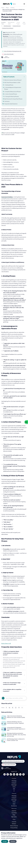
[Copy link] (22, 707)
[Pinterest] (23, 774)
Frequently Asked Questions (10, 103)
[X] (20, 774)
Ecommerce (14, 806)
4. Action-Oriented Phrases (10, 94)
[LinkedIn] (14, 774)
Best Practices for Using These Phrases (13, 99)
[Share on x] (12, 707)
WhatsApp (14, 780)
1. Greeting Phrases (8, 85)
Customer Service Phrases (7, 28)
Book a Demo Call (6, 643)
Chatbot (12, 7)
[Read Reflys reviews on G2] (5, 57)
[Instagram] (4, 774)
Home (2, 7)
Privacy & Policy (14, 827)
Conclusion (7, 101)
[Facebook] (8, 774)
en (13, 4)
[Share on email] (19, 707)
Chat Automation (7, 26)
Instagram (14, 782)
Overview (14, 821)
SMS (14, 789)
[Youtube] (17, 774)
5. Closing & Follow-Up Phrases (11, 96)
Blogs (7, 7)
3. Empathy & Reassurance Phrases (12, 91)
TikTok (14, 787)
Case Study (14, 812)
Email (14, 804)
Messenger (14, 785)
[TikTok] (11, 774)
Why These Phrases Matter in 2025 (12, 82)
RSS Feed (24, 23)
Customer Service (16, 26)
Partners (14, 823)
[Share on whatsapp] (16, 707)
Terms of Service (14, 825)
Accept (5, 841)
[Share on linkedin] (9, 707)
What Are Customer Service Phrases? (13, 80)
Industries (14, 810)
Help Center (14, 816)
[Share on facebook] (6, 707)
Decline (13, 841)
